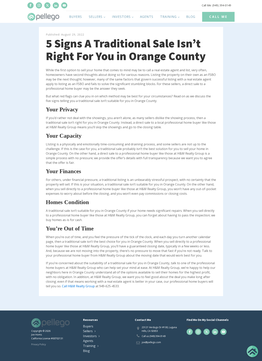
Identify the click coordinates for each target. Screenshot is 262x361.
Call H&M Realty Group (78, 286)
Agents (146, 17)
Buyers (75, 17)
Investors (121, 17)
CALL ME (218, 17)
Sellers (95, 17)
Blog (190, 17)
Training (168, 17)
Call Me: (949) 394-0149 (216, 5)
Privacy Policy (38, 344)
